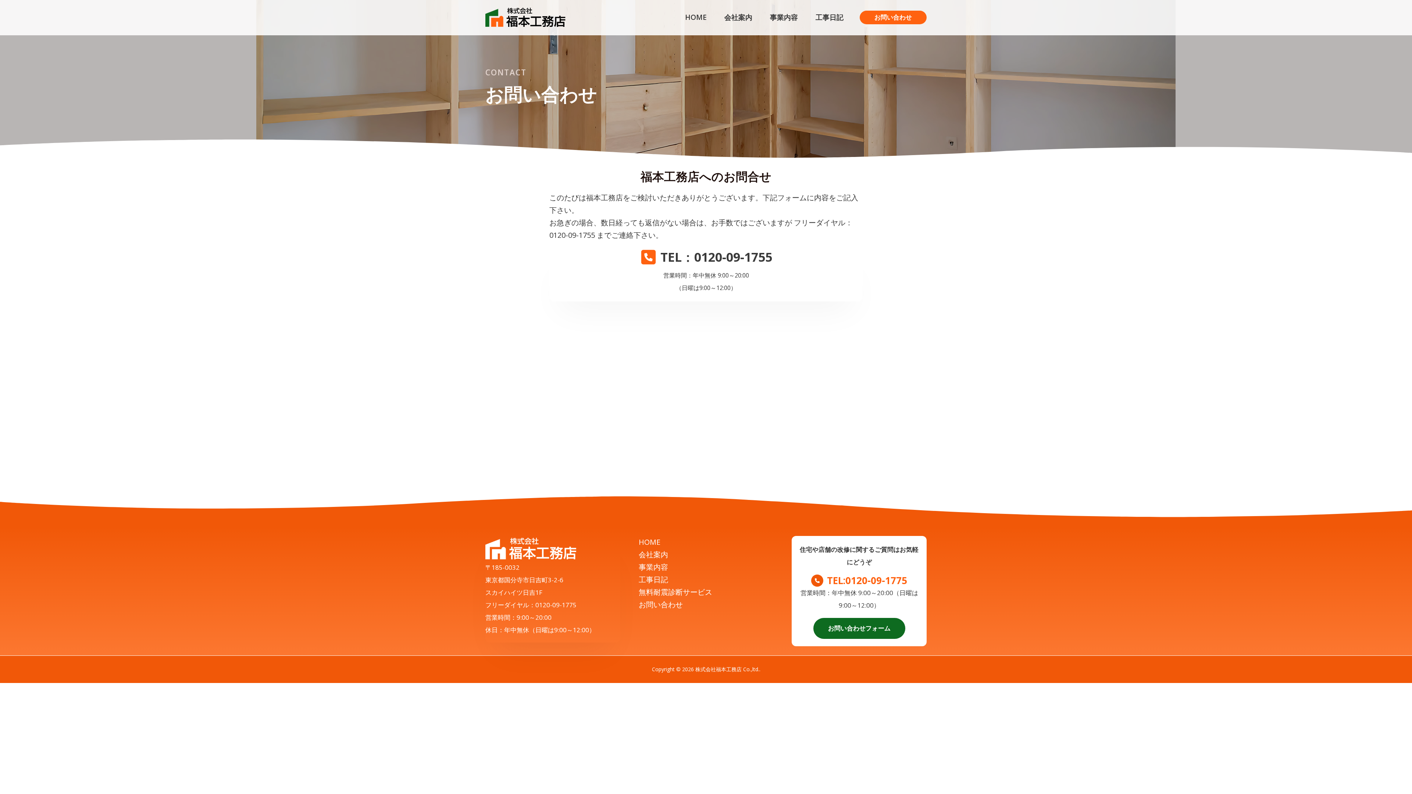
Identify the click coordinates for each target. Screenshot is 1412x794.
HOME (649, 542)
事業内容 (653, 567)
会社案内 (653, 554)
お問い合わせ (661, 604)
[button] (893, 17)
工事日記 (653, 579)
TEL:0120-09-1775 (867, 580)
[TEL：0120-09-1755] (706, 257)
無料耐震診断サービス (675, 592)
